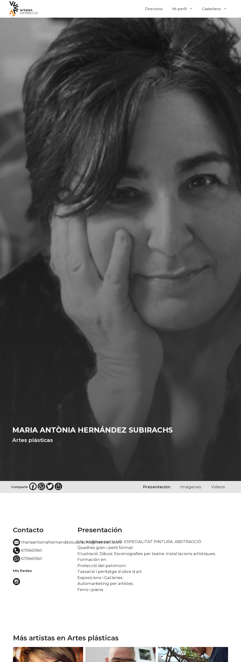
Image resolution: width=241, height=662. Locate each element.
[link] (17, 583)
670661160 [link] (31, 550)
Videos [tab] (218, 487)
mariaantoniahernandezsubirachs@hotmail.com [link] (71, 542)
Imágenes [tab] (190, 487)
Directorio (154, 9)
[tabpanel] (152, 559)
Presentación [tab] (156, 487)
